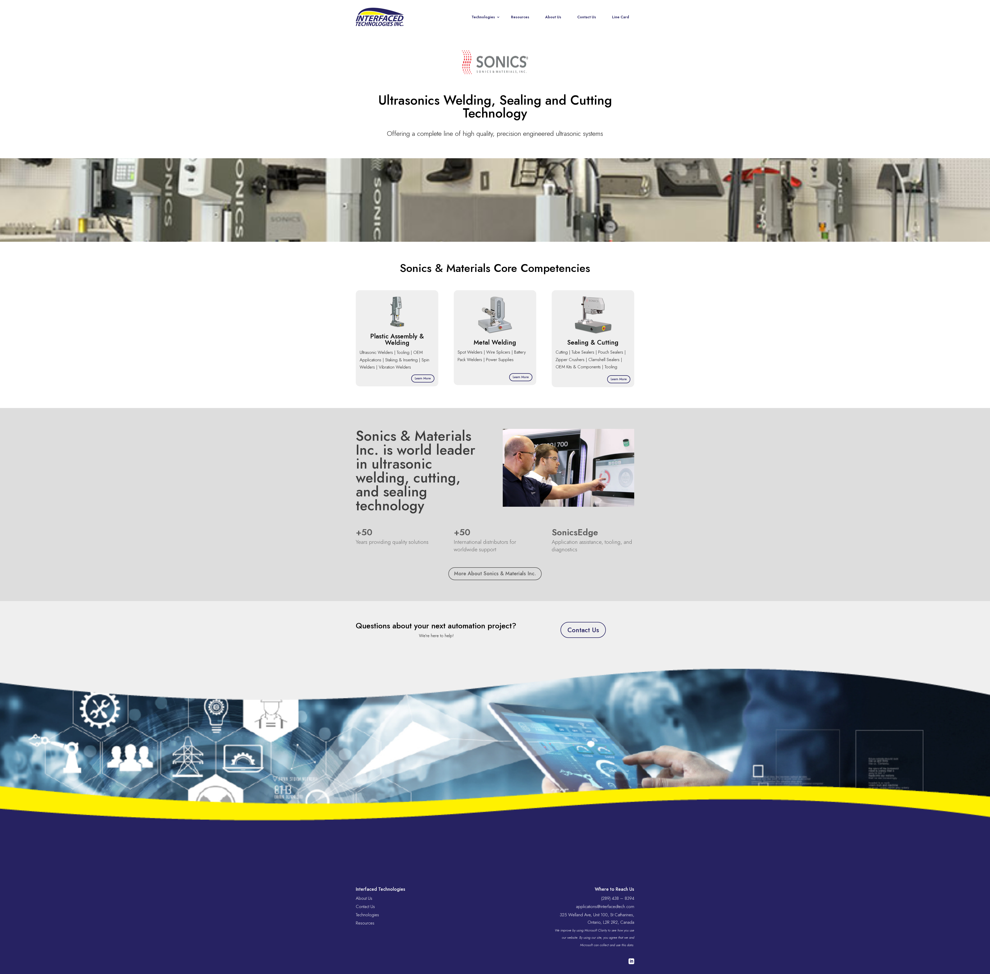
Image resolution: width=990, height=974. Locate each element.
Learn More (423, 378)
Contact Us (586, 17)
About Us (553, 17)
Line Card (620, 17)
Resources (520, 17)
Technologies (483, 17)
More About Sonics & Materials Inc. (495, 573)
